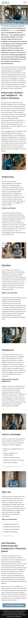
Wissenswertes (11, 616)
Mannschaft (11, 614)
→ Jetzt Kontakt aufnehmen (14, 605)
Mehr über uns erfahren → (8, 536)
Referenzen (21, 613)
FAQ (16, 614)
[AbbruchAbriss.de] (5, 2)
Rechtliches (5, 614)
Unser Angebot (22, 614)
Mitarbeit (23, 611)
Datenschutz (14, 613)
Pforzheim (13, 30)
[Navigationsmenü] (25, 2)
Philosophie (18, 616)
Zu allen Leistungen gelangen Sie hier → (11, 466)
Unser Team (7, 613)
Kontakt (18, 611)
